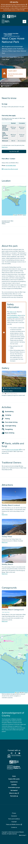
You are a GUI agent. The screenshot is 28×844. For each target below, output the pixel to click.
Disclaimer (14, 816)
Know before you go (14, 787)
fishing (19, 315)
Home (5, 33)
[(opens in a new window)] (4, 17)
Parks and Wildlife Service (13, 824)
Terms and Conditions (14, 819)
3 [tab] (5, 393)
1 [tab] (2, 393)
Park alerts (13, 796)
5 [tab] (8, 393)
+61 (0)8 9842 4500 (11, 165)
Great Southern (8, 35)
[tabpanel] (14, 381)
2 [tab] (4, 393)
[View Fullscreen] (2, 641)
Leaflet (15, 214)
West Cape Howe (5, 612)
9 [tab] (14, 393)
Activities (14, 784)
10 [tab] (16, 393)
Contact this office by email (11, 169)
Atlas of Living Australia (12, 449)
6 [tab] (10, 393)
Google (24, 214)
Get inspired (14, 790)
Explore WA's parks (14, 779)
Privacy (14, 813)
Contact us (14, 827)
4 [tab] (7, 393)
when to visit (13, 312)
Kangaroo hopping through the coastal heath (13, 395)
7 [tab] (11, 393)
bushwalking (13, 315)
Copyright (14, 821)
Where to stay (13, 793)
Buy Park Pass (13, 151)
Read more (4, 147)
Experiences (14, 782)
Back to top (22, 835)
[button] (4, 188)
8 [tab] (13, 393)
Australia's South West (13, 33)
